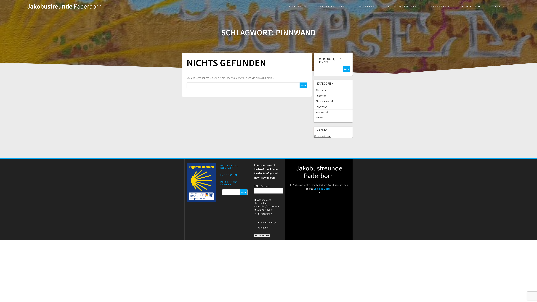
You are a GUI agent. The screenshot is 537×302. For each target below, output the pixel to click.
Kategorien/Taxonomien (266, 206)
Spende (498, 6)
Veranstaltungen (332, 6)
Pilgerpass (367, 6)
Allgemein (321, 90)
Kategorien (266, 213)
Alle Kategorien (265, 209)
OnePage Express (323, 188)
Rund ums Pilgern (402, 6)
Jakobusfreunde (64, 6)
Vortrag (319, 117)
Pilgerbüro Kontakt (229, 167)
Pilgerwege (321, 106)
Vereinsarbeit (322, 112)
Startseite (297, 6)
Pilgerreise (321, 95)
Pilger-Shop (471, 6)
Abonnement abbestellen (262, 201)
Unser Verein (439, 6)
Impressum (228, 175)
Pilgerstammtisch (324, 101)
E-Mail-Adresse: (262, 186)
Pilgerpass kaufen (229, 183)
